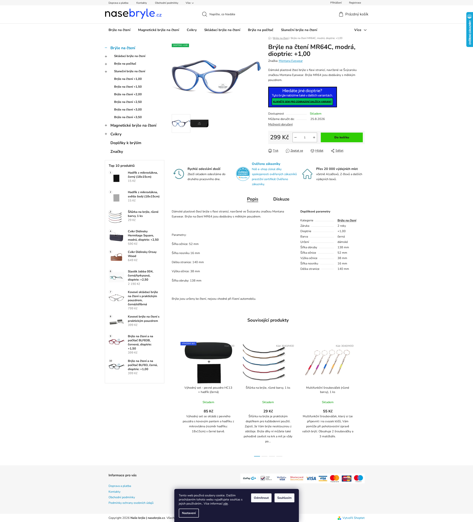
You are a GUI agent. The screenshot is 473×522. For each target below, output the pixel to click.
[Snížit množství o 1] (295, 137)
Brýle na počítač (125, 64)
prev (175, 398)
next (362, 398)
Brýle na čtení (122, 48)
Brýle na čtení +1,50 (128, 87)
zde (225, 504)
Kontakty (141, 3)
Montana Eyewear (291, 61)
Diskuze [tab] (281, 199)
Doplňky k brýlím (125, 142)
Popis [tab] (252, 199)
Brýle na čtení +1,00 (128, 79)
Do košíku (341, 137)
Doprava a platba (118, 3)
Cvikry (116, 134)
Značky (116, 151)
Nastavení (189, 513)
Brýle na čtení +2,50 (128, 102)
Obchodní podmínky (166, 3)
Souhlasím (284, 498)
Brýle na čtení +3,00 (128, 110)
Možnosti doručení (280, 124)
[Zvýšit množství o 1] (314, 137)
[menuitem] (119, 30)
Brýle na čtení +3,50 (128, 117)
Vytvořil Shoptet (354, 518)
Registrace (355, 2)
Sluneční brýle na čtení (129, 71)
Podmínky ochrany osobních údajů (131, 503)
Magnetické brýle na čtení (133, 125)
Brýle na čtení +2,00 (128, 94)
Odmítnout (261, 498)
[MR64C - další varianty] (302, 97)
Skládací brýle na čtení (129, 56)
